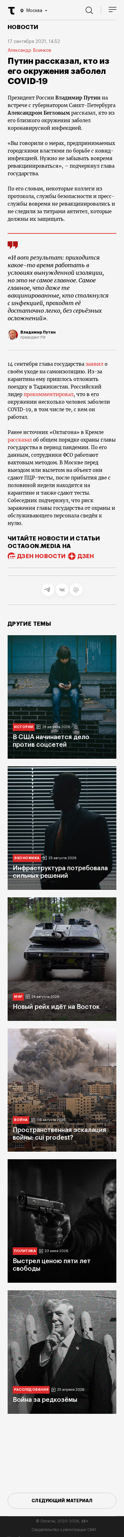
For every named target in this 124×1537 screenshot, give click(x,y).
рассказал (20, 440)
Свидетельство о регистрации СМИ (63, 1530)
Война (21, 1120)
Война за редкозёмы (45, 1400)
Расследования (31, 1389)
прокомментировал (48, 394)
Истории (23, 727)
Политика (25, 1251)
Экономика (27, 858)
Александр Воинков (29, 50)
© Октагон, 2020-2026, (62, 1521)
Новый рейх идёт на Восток (56, 1007)
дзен (86, 556)
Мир (18, 996)
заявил (94, 364)
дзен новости (41, 556)
